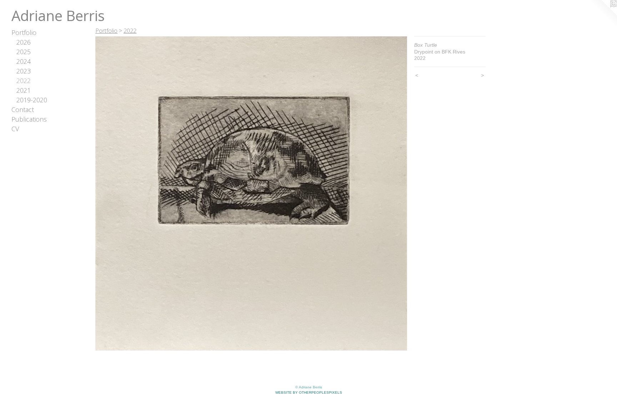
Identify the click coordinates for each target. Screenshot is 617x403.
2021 (23, 90)
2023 (23, 71)
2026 (23, 42)
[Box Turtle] (251, 193)
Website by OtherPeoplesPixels (308, 392)
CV (15, 128)
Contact (22, 109)
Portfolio (23, 32)
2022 (23, 80)
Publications (29, 119)
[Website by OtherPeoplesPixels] (602, 14)
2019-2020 (31, 100)
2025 (23, 51)
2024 (23, 61)
